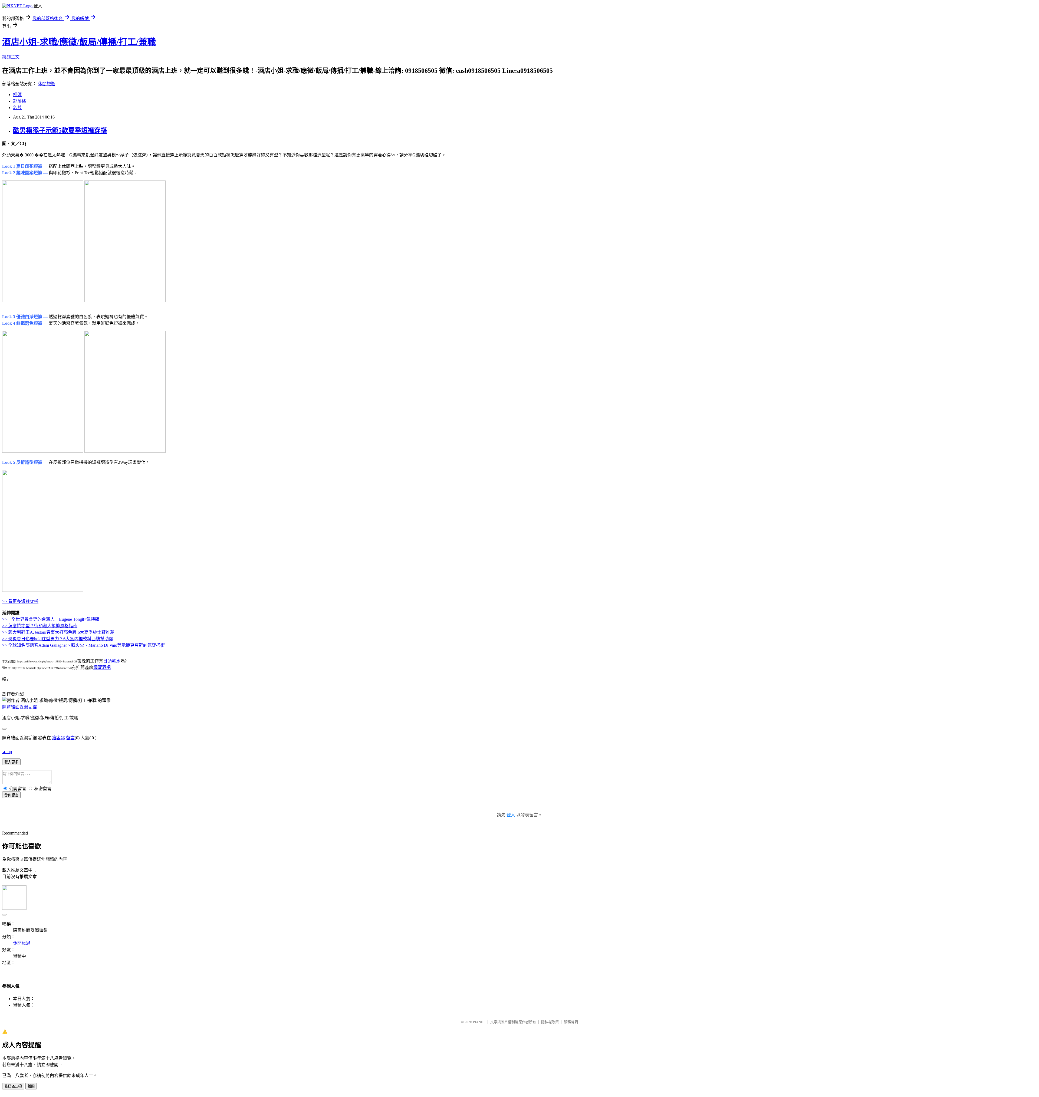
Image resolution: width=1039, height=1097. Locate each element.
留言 (70, 737)
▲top (7, 751)
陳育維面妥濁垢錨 (19, 707)
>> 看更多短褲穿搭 (20, 601)
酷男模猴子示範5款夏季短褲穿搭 (60, 130)
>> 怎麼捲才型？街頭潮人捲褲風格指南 (39, 625)
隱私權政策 (550, 1022)
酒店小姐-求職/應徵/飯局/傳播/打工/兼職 (79, 42)
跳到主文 (10, 57)
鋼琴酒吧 (102, 667)
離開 (31, 1086)
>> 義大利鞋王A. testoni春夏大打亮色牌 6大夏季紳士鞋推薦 (58, 632)
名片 (17, 107)
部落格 (19, 101)
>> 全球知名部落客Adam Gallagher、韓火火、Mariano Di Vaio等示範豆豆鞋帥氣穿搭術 (83, 645)
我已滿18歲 (13, 1086)
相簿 (17, 94)
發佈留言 (11, 795)
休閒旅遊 (46, 83)
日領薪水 (111, 661)
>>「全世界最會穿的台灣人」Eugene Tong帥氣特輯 (50, 619)
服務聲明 (571, 1022)
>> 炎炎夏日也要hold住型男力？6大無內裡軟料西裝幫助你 (57, 638)
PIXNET (479, 1022)
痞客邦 (58, 737)
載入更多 (11, 762)
